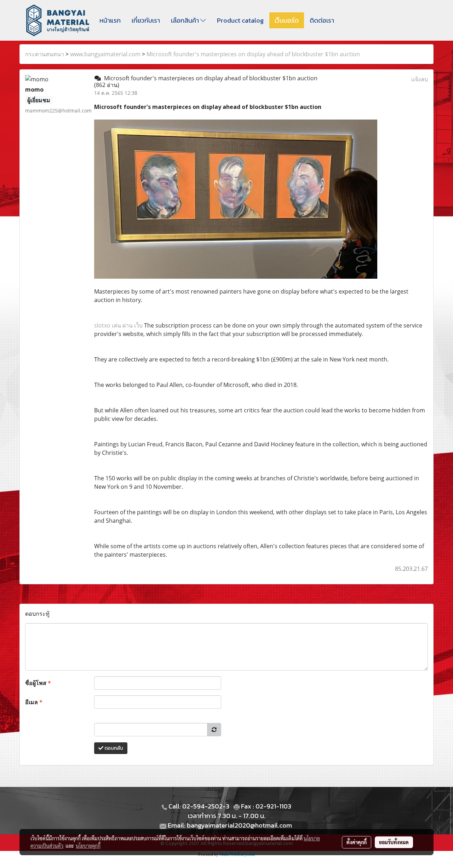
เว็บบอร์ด (287, 20)
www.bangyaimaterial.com (105, 54)
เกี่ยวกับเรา (146, 20)
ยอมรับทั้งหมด (394, 842)
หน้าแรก (110, 20)
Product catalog (240, 20)
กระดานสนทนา (44, 54)
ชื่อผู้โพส (38, 683)
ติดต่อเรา (322, 20)
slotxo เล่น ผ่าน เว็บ (118, 325)
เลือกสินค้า (185, 20)
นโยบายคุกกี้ (88, 845)
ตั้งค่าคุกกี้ (356, 842)
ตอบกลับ (113, 748)
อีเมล (33, 702)
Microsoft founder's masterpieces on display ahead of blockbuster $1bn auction (253, 54)
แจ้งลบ (419, 79)
